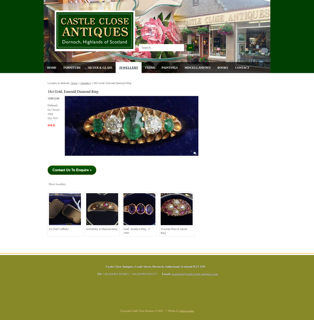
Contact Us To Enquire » (71, 170)
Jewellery (128, 67)
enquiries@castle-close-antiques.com (195, 274)
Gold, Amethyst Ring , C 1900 (136, 231)
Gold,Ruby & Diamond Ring (101, 229)
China (150, 67)
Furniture (72, 67)
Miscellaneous (198, 67)
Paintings (170, 67)
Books (222, 67)
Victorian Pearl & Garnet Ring (174, 231)
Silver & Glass (100, 67)
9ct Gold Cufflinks (59, 229)
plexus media (187, 311)
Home (52, 67)
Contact (242, 67)
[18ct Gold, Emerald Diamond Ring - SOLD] (131, 158)
